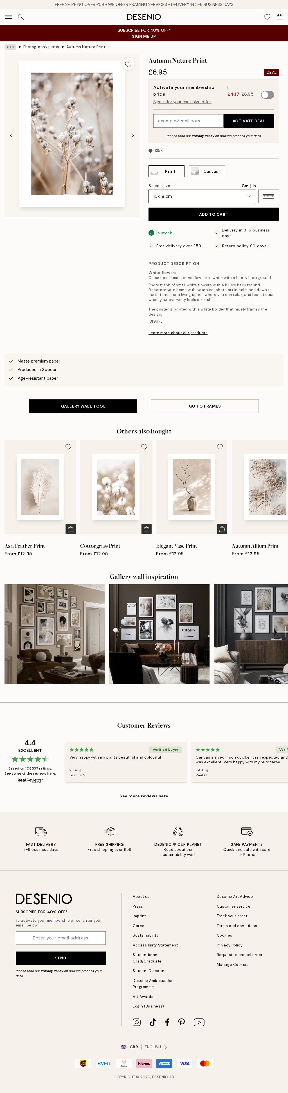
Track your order (232, 916)
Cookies (224, 935)
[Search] (21, 17)
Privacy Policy (203, 136)
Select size (159, 185)
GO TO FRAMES (205, 406)
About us (141, 896)
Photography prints (41, 46)
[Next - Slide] (132, 135)
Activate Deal (249, 120)
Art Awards (143, 996)
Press (138, 906)
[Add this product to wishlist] (128, 64)
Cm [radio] (245, 186)
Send (60, 958)
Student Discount (149, 970)
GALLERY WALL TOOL (83, 406)
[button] (268, 196)
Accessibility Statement (155, 945)
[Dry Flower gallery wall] (159, 634)
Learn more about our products (178, 332)
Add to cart (213, 214)
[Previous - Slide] (11, 135)
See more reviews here (144, 796)
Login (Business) (148, 1006)
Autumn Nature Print (86, 46)
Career (139, 925)
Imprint (139, 916)
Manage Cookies (232, 964)
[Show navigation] (8, 17)
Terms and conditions (237, 925)
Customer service (233, 906)
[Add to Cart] (71, 529)
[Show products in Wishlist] (267, 17)
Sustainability (145, 935)
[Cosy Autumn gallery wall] (54, 634)
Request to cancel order (240, 954)
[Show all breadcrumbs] (10, 47)
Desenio (160, 1077)
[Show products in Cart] (279, 17)
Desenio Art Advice (235, 896)
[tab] (27, 216)
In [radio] (254, 186)
